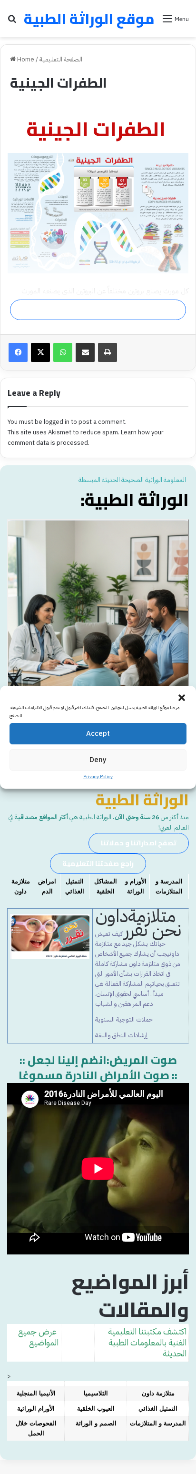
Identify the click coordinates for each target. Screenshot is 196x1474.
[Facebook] (18, 352)
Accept (98, 733)
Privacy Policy (98, 776)
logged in (56, 421)
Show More (96, 310)
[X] (40, 352)
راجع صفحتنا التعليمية (98, 863)
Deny (98, 759)
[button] (181, 697)
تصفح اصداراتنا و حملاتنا (138, 843)
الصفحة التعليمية (60, 59)
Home (25, 59)
